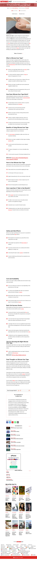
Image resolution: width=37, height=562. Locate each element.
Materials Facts (21, 13)
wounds (21, 252)
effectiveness (15, 352)
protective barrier (26, 97)
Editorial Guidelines (23, 10)
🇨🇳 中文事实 (33, 554)
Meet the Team (16, 544)
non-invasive (12, 134)
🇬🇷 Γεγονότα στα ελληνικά (5, 551)
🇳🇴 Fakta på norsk (4, 549)
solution (23, 374)
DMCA (17, 546)
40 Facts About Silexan (15, 431)
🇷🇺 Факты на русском (5, 554)
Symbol (7, 472)
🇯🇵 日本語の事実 (4, 552)
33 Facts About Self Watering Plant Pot (8, 534)
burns (25, 74)
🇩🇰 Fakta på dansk (24, 548)
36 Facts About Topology (15, 435)
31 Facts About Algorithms (16, 449)
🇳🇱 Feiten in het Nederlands (5, 553)
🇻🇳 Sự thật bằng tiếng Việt (15, 554)
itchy (29, 331)
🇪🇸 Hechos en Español (29, 547)
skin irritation (24, 242)
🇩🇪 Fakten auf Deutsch (11, 547)
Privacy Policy (26, 546)
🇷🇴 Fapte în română (24, 553)
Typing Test (8, 477)
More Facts (3, 547)
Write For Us (3, 546)
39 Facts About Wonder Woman (21, 516)
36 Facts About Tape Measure (28, 499)
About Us (2, 544)
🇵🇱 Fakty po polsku (15, 553)
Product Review (23, 544)
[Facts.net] (6, 1)
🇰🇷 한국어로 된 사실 (12, 552)
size (9, 43)
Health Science (14, 13)
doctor (20, 302)
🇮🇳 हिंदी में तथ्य (14, 551)
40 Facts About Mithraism (8, 516)
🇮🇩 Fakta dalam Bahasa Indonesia (24, 551)
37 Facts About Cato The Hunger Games (28, 516)
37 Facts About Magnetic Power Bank (14, 516)
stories (22, 308)
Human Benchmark (9, 480)
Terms (21, 546)
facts (18, 47)
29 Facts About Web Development (17, 438)
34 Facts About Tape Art (21, 499)
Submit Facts (33, 546)
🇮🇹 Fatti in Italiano (4, 548)
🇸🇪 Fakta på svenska (32, 548)
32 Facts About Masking (14, 499)
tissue (25, 69)
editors (24, 407)
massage (10, 209)
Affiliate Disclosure (10, 546)
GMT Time (8, 475)
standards (24, 405)
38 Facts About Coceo (28, 533)
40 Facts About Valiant (21, 533)
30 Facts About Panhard (14, 533)
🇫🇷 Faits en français (20, 547)
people (12, 194)
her (26, 312)
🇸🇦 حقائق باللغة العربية (21, 549)
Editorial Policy (8, 544)
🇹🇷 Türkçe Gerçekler (25, 554)
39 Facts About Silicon (7, 499)
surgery (20, 292)
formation (20, 104)
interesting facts (12, 64)
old (29, 43)
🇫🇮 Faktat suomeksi (12, 549)
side (15, 234)
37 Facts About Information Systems (17, 445)
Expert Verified (15, 10)
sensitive (10, 140)
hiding (14, 380)
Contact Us (30, 544)
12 (18, 179)
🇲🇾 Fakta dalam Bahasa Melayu (23, 552)
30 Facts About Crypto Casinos (16, 427)
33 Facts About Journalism (16, 442)
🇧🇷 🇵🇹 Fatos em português (13, 548)
